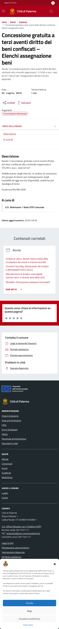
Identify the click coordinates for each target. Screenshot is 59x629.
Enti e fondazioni (10, 429)
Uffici (4, 425)
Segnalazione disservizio (13, 552)
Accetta (29, 603)
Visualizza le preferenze (29, 618)
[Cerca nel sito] (51, 11)
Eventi (5, 497)
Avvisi (4, 468)
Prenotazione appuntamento (15, 547)
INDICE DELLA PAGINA (12, 126)
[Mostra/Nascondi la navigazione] (3, 11)
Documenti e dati (10, 443)
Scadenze (6, 473)
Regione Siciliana (10, 2)
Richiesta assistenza (11, 557)
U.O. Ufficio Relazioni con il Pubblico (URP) (21, 526)
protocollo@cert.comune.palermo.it (23, 533)
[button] (54, 563)
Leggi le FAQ (8, 543)
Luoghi (5, 493)
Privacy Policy (28, 624)
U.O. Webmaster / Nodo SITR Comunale (24, 207)
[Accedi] (53, 3)
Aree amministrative (11, 420)
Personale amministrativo (14, 438)
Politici (5, 434)
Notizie (5, 459)
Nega (29, 611)
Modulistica (7, 477)
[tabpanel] (29, 271)
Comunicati (7, 463)
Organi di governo (10, 416)
